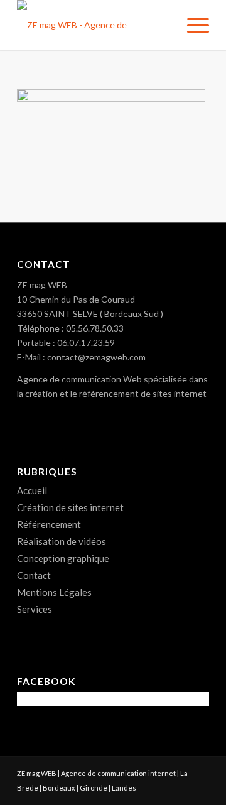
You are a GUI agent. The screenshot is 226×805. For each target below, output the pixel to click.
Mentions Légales (54, 592)
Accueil (32, 490)
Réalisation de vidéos (61, 541)
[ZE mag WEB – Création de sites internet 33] (94, 25)
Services (34, 609)
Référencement (49, 524)
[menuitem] (192, 25)
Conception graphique (63, 558)
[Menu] (192, 25)
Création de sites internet (70, 507)
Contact (34, 575)
